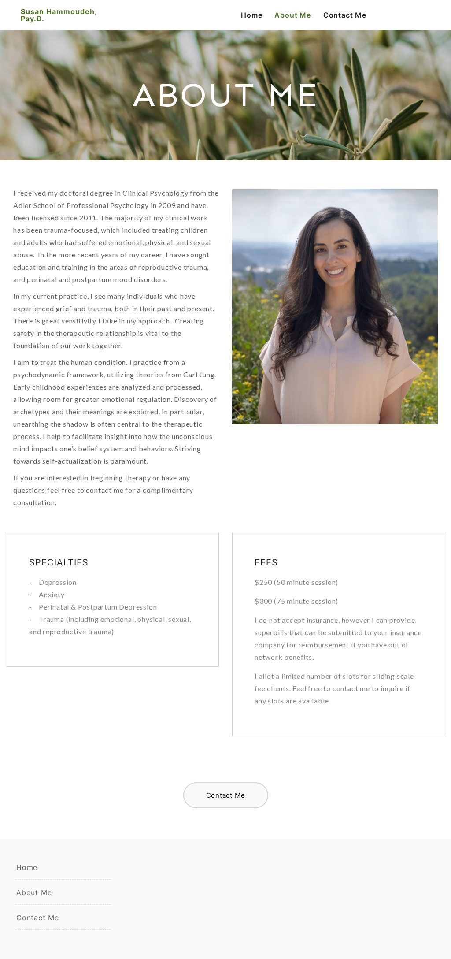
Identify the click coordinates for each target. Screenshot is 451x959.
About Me (292, 15)
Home (251, 15)
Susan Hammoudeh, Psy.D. (59, 15)
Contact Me (344, 15)
